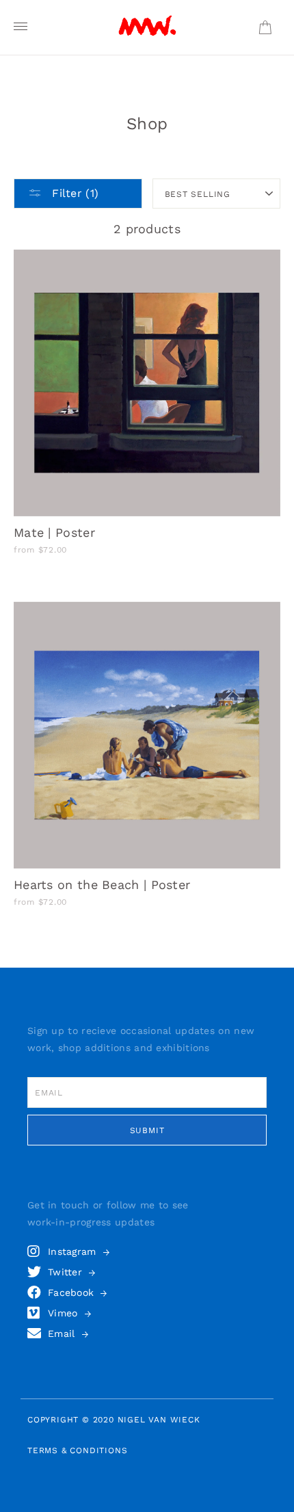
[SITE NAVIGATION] (20, 27)
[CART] (264, 28)
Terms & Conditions (77, 1450)
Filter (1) (73, 193)
